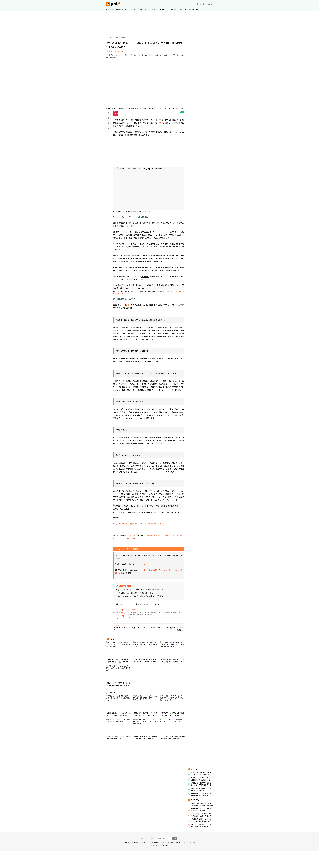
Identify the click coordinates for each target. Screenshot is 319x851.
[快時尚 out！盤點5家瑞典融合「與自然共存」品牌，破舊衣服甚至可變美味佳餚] (118, 649)
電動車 (157, 604)
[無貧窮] (115, 113)
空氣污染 (139, 604)
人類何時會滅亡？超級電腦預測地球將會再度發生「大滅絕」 (141, 596)
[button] (212, 4)
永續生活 (148, 604)
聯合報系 (170, 842)
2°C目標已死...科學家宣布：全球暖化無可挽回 (135, 593)
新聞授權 (142, 842)
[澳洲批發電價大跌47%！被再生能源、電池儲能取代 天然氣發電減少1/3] (118, 703)
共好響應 (173, 9)
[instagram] (200, 4)
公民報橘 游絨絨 (118, 51)
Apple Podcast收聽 (149, 570)
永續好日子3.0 (121, 9)
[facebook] (197, 4)
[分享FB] (108, 113)
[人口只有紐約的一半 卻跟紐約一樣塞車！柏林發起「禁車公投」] (172, 726)
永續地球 (163, 9)
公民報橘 (131, 535)
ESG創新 (133, 9)
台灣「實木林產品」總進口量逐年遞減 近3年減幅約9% (118, 737)
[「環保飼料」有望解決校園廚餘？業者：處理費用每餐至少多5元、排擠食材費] (172, 703)
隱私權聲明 (162, 842)
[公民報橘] (119, 614)
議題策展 (182, 9)
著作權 (156, 842)
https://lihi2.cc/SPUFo (145, 564)
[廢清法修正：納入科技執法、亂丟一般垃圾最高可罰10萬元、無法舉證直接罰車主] (145, 703)
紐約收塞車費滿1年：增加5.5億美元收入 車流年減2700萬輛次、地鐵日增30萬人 (145, 737)
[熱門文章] (212, 769)
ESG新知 (143, 9)
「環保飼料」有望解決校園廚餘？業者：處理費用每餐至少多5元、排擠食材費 (172, 714)
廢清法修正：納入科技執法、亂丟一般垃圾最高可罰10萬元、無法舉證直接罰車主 (146, 714)
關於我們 (185, 842)
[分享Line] (108, 118)
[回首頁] (113, 4)
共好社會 (153, 9)
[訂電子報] (206, 4)
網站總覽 (192, 842)
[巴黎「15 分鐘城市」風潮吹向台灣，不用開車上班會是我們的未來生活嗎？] (145, 649)
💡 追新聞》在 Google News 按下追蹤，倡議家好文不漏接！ (141, 589)
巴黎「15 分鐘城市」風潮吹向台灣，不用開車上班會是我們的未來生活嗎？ (145, 660)
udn (107, 37)
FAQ (133, 842)
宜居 (123, 604)
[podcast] (203, 4)
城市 (116, 604)
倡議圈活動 (193, 9)
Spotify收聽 (166, 570)
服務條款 (150, 842)
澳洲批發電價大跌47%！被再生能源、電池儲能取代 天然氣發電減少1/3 (119, 714)
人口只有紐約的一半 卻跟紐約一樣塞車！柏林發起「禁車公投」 (173, 737)
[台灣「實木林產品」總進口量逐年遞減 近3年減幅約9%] (118, 726)
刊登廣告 (126, 842)
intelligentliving (133, 523)
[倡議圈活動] (212, 800)
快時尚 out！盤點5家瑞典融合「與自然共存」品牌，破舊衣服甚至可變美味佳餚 (118, 660)
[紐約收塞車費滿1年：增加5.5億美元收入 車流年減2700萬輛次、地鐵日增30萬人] (145, 726)
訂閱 (175, 839)
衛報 (161, 123)
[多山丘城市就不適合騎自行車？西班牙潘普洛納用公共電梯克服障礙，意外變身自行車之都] (172, 649)
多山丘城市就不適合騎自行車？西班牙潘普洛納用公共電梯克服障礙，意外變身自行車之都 (172, 660)
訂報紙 (178, 842)
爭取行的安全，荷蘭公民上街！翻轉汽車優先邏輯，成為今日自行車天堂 (118, 684)
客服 (136, 842)
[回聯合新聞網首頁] (108, 4)
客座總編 (109, 9)
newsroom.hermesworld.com (153, 523)
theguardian (118, 523)
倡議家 (111, 37)
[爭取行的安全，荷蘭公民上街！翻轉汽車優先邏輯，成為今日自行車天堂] (118, 673)
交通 (130, 604)
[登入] (209, 4)
